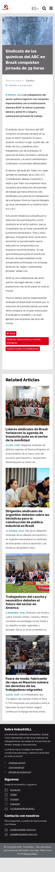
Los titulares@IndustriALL (22, 808)
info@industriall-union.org (23, 829)
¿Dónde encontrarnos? (19, 772)
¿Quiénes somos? (17, 762)
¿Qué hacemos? (16, 767)
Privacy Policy (30, 853)
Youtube (14, 799)
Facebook (15, 790)
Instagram (15, 804)
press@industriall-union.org (23, 834)
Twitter (13, 794)
